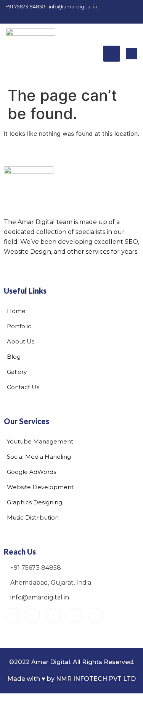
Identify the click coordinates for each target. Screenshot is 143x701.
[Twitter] (73, 16)
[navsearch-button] (131, 53)
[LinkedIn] (87, 16)
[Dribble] (100, 16)
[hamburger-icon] (111, 54)
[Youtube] (11, 615)
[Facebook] (47, 16)
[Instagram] (60, 16)
